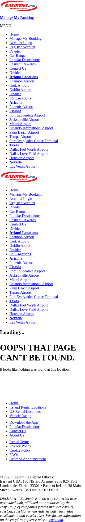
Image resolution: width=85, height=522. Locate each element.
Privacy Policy (20, 446)
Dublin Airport (20, 90)
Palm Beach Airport (24, 132)
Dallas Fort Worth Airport (28, 149)
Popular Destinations (24, 60)
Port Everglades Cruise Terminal (33, 141)
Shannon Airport (21, 81)
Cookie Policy (20, 450)
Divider (15, 51)
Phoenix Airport (21, 107)
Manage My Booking (17, 18)
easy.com (56, 520)
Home (14, 34)
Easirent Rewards (22, 64)
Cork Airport (19, 85)
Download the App (23, 422)
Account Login (20, 43)
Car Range (17, 56)
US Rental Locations (25, 412)
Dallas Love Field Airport (28, 154)
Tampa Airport (20, 137)
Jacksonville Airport (24, 119)
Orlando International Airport (31, 128)
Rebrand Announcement (27, 459)
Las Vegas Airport (22, 166)
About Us (16, 435)
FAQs (13, 455)
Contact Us (17, 68)
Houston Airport (21, 158)
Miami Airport (20, 124)
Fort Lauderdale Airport (27, 115)
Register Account (22, 47)
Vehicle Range (20, 416)
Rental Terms (19, 442)
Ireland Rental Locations (27, 407)
